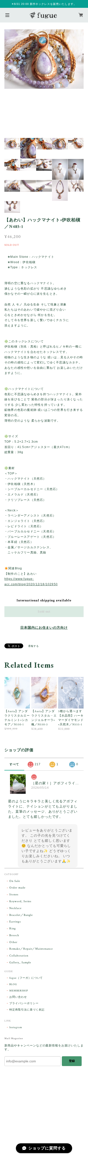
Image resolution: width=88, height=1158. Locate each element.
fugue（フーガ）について (26, 978)
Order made (17, 887)
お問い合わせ (18, 997)
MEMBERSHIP (18, 990)
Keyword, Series (20, 901)
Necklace (15, 908)
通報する (33, 646)
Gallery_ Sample (20, 962)
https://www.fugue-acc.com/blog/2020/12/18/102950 (31, 581)
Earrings (15, 921)
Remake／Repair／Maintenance (31, 949)
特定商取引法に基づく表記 (26, 1010)
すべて (14, 764)
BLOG (13, 984)
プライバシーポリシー (24, 1003)
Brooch (14, 935)
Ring (12, 928)
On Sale (14, 881)
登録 (72, 1061)
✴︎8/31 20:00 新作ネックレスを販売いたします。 (44, 3)
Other (13, 942)
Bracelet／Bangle (21, 915)
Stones (13, 894)
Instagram (15, 1027)
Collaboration (18, 955)
